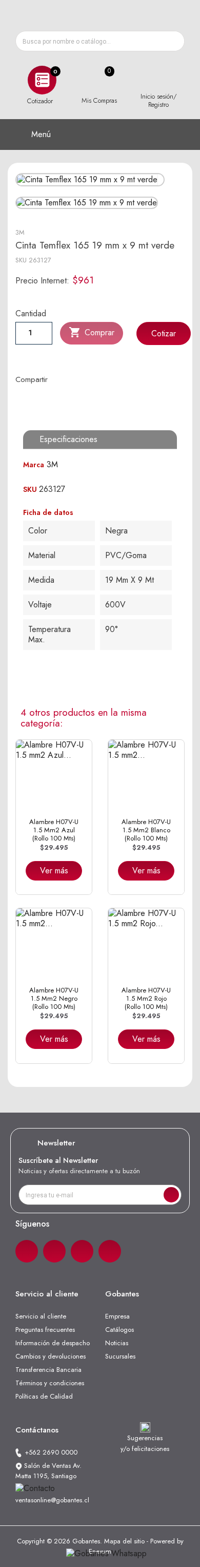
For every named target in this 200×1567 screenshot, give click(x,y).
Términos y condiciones (49, 1383)
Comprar (91, 332)
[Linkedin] (82, 1251)
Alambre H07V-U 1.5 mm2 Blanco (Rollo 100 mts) (146, 830)
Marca (33, 465)
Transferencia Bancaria (48, 1369)
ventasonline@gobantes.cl (52, 1500)
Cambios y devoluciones (50, 1356)
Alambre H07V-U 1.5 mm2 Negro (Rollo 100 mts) (53, 998)
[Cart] (99, 80)
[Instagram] (54, 1251)
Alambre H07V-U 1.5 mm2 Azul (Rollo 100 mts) (53, 830)
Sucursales (120, 1356)
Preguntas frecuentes (45, 1329)
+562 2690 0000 (51, 1452)
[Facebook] (26, 1251)
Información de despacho (52, 1343)
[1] (171, 1194)
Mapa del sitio (124, 1541)
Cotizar (163, 333)
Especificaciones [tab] (68, 439)
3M (20, 232)
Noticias (116, 1343)
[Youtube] (109, 1251)
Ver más (54, 870)
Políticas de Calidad (44, 1396)
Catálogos (119, 1329)
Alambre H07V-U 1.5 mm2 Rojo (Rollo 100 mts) (146, 998)
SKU (21, 260)
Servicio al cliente (40, 1316)
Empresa (117, 1316)
